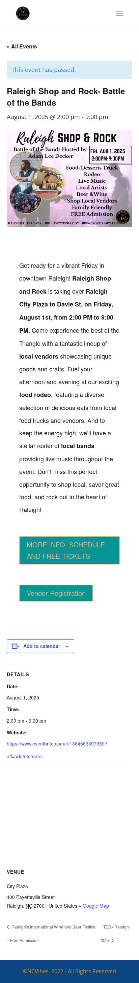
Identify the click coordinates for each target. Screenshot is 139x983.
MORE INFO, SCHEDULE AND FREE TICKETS (66, 550)
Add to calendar (41, 646)
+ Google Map (94, 905)
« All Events (22, 46)
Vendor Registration (56, 593)
